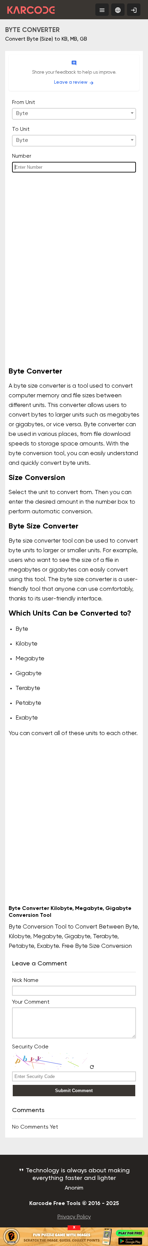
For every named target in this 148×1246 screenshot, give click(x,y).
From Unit (23, 102)
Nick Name (25, 980)
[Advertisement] (74, 279)
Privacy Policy (74, 1217)
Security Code (30, 1047)
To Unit (21, 129)
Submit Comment (74, 1090)
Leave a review (74, 82)
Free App (135, 11)
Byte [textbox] (22, 113)
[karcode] (31, 8)
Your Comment (31, 1002)
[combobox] (74, 113)
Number (21, 156)
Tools (104, 10)
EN (118, 10)
